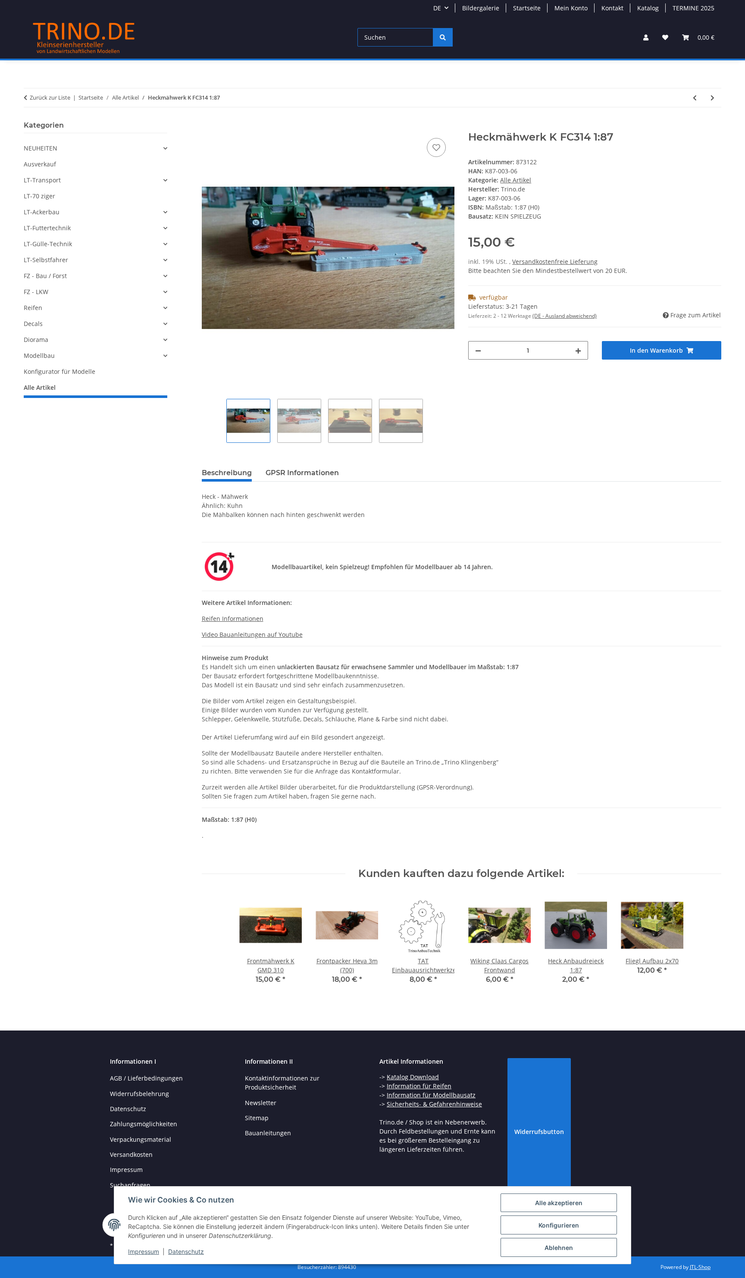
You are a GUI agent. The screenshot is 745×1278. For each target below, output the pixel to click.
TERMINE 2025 (693, 8)
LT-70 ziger (39, 196)
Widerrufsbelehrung (139, 1094)
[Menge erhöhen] (578, 350)
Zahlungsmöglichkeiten (143, 1124)
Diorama (36, 339)
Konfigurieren (558, 1225)
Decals (33, 324)
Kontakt (612, 8)
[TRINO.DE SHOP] (84, 37)
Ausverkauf (40, 164)
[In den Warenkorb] (209, 126)
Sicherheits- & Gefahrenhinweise (434, 1104)
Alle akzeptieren (558, 1202)
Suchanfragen (130, 1185)
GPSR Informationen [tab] (302, 473)
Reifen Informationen (232, 618)
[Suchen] (443, 37)
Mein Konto (571, 8)
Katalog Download (413, 1077)
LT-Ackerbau (41, 212)
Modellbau (39, 355)
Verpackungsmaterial (140, 1139)
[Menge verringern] (478, 350)
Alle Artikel (515, 180)
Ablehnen (559, 1247)
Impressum (143, 1251)
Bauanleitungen (268, 1133)
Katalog (648, 8)
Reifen (33, 308)
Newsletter (260, 1103)
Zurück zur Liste (50, 97)
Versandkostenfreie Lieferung (555, 261)
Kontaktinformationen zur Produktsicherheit (282, 1082)
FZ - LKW (36, 292)
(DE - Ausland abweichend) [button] (564, 316)
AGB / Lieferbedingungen (146, 1078)
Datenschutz (186, 1251)
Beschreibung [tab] (227, 473)
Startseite (527, 8)
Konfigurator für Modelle (59, 371)
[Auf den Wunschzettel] (436, 147)
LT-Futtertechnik (47, 228)
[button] (645, 37)
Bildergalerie (480, 8)
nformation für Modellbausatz (432, 1095)
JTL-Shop (700, 1267)
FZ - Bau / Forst (45, 276)
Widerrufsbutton (539, 1132)
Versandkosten (131, 1154)
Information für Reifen (419, 1086)
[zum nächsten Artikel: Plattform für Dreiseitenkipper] (712, 97)
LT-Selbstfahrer (46, 260)
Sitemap (257, 1118)
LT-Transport (42, 180)
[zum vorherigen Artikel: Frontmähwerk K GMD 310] (695, 97)
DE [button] (437, 8)
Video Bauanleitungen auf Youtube (252, 634)
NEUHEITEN (40, 148)
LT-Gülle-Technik (48, 244)
